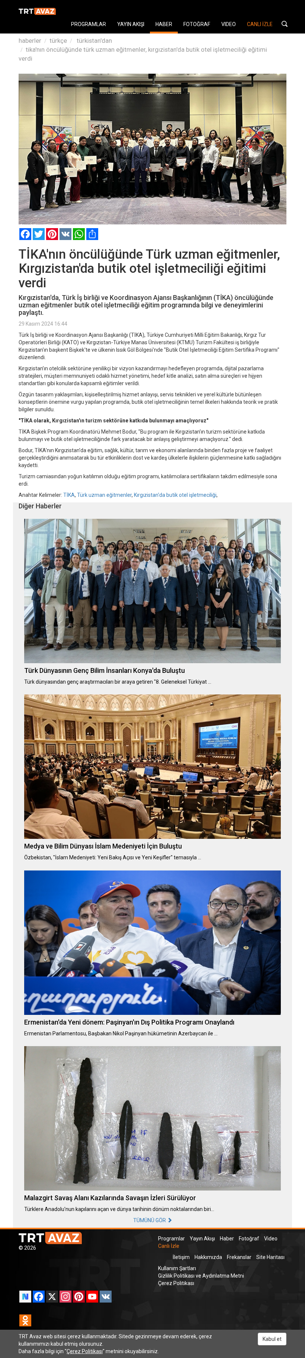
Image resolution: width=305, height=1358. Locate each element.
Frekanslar (239, 1257)
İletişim (181, 1257)
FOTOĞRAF (196, 24)
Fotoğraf (249, 1239)
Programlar (171, 1239)
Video (270, 1239)
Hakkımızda (208, 1257)
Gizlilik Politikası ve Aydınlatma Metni (201, 1276)
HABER (163, 24)
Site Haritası (270, 1257)
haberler (30, 40)
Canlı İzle (168, 1246)
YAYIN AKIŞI (130, 24)
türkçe (58, 40)
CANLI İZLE (260, 24)
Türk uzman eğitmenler (104, 495)
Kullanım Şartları (177, 1268)
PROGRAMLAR (88, 24)
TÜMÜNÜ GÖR (150, 1220)
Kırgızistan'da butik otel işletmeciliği (175, 495)
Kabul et (272, 1339)
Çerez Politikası (176, 1283)
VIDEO (228, 24)
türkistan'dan (93, 40)
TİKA (69, 495)
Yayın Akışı (202, 1239)
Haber (227, 1239)
